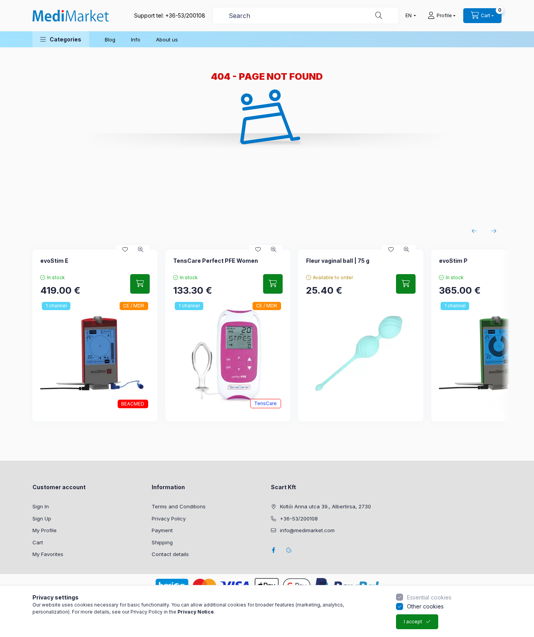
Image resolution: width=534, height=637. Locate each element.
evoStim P (453, 260)
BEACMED (132, 404)
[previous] (474, 231)
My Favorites (47, 554)
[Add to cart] (140, 284)
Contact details (170, 554)
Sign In (40, 506)
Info (135, 39)
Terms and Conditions (179, 506)
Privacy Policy (169, 518)
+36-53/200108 (185, 15)
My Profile (44, 530)
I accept (413, 621)
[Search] (378, 15)
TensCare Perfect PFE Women (215, 260)
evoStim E (54, 260)
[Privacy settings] (289, 550)
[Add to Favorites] (125, 249)
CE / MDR (133, 306)
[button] (60, 39)
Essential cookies (429, 597)
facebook (273, 550)
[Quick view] (141, 249)
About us (167, 39)
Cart (37, 542)
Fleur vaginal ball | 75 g (337, 260)
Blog (110, 39)
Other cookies (425, 606)
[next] (494, 231)
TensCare (265, 403)
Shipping (162, 542)
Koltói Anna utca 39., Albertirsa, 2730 (325, 506)
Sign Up (41, 518)
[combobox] (305, 15)
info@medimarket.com (307, 530)
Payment (162, 530)
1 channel (56, 306)
